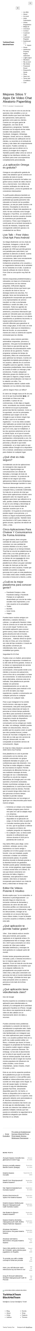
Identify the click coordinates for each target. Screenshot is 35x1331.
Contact (25, 31)
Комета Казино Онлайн (8, 1174)
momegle (19, 558)
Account (26, 16)
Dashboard (27, 41)
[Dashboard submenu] (24, 43)
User (25, 82)
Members (26, 60)
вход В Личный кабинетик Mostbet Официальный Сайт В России (14, 1278)
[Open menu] (30, 3)
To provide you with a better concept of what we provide (13, 1259)
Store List (26, 76)
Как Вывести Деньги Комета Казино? (10, 1213)
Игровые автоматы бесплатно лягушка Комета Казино (13, 1241)
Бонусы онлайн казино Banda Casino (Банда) (11, 1166)
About (25, 14)
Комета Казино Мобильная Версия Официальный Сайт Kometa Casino (13, 1205)
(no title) (26, 12)
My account (27, 62)
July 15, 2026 (30, 1277)
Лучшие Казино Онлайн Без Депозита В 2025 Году (13, 1159)
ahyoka (11, 106)
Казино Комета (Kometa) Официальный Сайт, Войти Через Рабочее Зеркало (13, 1222)
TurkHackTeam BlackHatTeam (12, 1296)
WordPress (29, 1327)
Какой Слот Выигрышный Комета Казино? (12, 1181)
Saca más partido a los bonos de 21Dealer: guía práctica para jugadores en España (14, 1250)
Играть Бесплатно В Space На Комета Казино (12, 1196)
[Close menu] (18, 8)
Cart (27, 26)
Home (25, 47)
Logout (29, 58)
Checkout (26, 29)
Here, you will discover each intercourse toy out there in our (14, 1268)
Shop (25, 74)
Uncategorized (19, 106)
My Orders (26, 64)
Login (25, 58)
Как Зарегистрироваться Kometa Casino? (12, 1189)
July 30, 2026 (30, 1259)
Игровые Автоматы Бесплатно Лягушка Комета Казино (13, 1231)
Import (29, 45)
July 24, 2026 (30, 1268)
